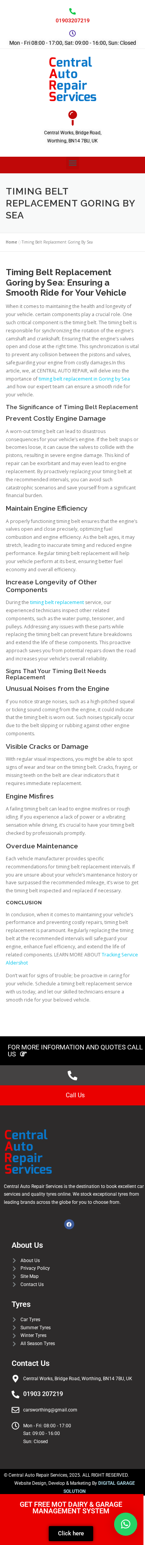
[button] (72, 163)
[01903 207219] (15, 1394)
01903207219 (73, 20)
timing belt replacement (57, 602)
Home (11, 242)
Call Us (75, 1095)
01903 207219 (43, 1394)
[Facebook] (69, 1224)
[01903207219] (72, 11)
